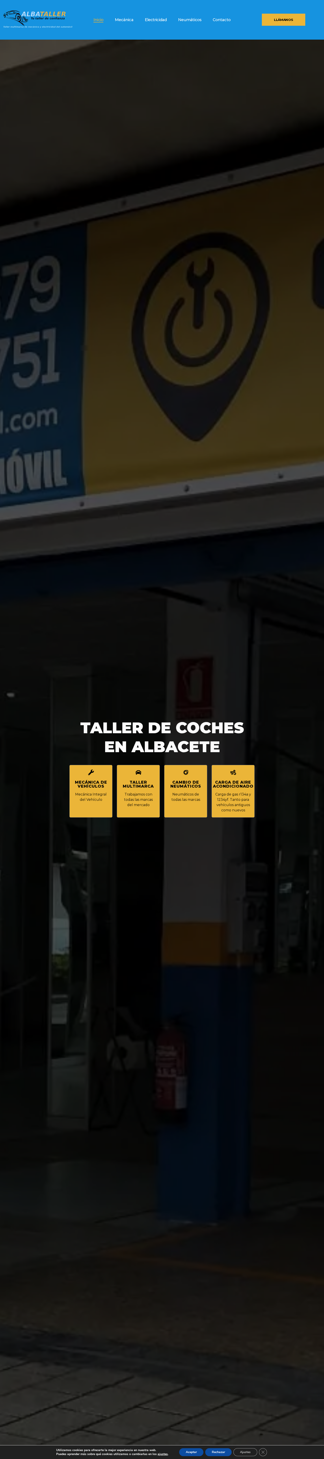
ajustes (163, 1454)
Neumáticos (189, 19)
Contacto (222, 19)
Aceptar (191, 1452)
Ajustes (245, 1452)
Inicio (98, 19)
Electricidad (156, 19)
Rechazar (218, 1452)
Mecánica (124, 19)
